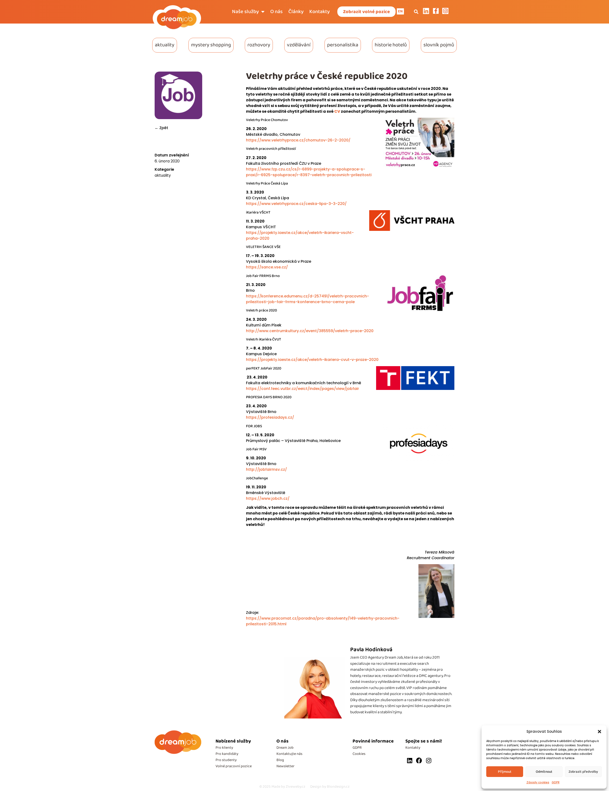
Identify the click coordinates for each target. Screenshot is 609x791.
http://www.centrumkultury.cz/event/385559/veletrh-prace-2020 (309, 331)
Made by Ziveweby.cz (282, 787)
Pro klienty (224, 748)
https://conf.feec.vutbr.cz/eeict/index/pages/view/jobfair (302, 388)
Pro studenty (226, 760)
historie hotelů (391, 45)
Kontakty (319, 11)
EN (400, 11)
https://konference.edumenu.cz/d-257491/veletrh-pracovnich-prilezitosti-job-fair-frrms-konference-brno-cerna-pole (307, 299)
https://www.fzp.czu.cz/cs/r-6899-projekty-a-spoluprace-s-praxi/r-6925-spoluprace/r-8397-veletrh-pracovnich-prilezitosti (309, 172)
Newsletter (285, 766)
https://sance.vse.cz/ (267, 267)
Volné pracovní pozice (234, 766)
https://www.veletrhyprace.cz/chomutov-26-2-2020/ (298, 140)
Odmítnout (544, 772)
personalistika (342, 45)
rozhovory (258, 45)
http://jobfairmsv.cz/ (266, 469)
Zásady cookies (537, 782)
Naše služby (245, 11)
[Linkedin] (409, 760)
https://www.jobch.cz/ (268, 498)
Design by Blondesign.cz (330, 787)
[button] (599, 731)
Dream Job (285, 748)
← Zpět (161, 128)
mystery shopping (211, 45)
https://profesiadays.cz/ (270, 417)
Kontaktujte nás (289, 754)
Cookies (359, 754)
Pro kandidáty (227, 754)
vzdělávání (298, 45)
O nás (276, 11)
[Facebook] (419, 760)
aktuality (164, 45)
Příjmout (504, 772)
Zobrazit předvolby (583, 772)
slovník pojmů (438, 45)
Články (296, 11)
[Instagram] (428, 760)
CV (337, 111)
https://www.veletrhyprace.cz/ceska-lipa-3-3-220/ (296, 203)
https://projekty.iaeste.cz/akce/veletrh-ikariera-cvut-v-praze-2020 (312, 359)
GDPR (556, 782)
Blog (280, 760)
